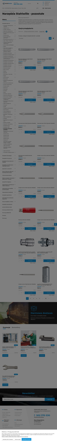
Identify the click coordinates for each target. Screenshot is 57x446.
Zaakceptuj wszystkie (26, 439)
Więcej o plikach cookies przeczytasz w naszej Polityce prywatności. (15, 436)
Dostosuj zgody (18, 439)
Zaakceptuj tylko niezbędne (8, 439)
